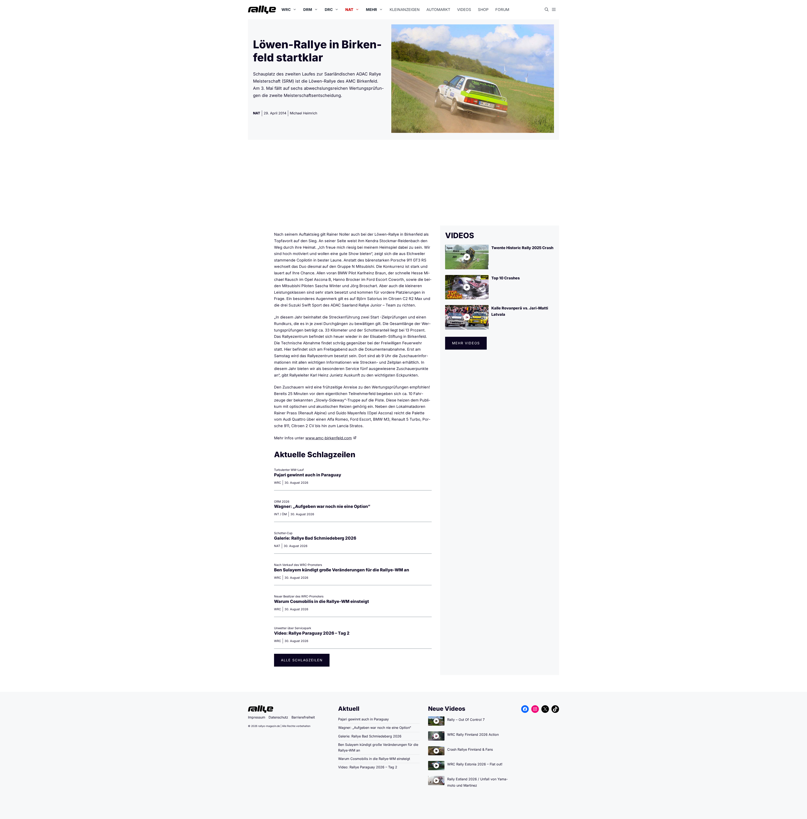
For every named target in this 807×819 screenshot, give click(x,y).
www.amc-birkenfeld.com (328, 438)
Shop (483, 9)
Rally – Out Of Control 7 (466, 719)
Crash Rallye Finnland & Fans (470, 749)
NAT (349, 9)
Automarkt (438, 9)
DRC (329, 9)
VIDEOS (459, 235)
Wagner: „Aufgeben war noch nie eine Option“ (322, 506)
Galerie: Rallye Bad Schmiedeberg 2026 (315, 538)
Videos (464, 9)
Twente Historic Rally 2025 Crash (522, 248)
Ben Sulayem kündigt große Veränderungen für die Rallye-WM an (341, 569)
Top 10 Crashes (505, 278)
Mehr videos (466, 343)
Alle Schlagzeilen (302, 660)
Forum (502, 9)
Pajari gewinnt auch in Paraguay (307, 474)
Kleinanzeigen (405, 9)
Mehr (371, 9)
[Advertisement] (403, 182)
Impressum (256, 717)
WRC (286, 9)
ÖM (284, 514)
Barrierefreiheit (303, 717)
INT (276, 514)
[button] (548, 9)
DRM (307, 9)
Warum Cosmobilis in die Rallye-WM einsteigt (321, 601)
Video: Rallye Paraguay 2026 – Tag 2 (311, 633)
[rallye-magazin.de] (262, 9)
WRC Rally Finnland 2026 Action (473, 734)
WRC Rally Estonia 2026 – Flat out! (474, 764)
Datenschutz (278, 717)
